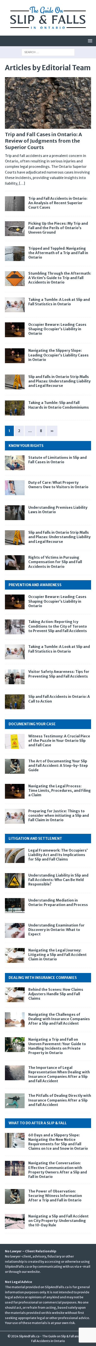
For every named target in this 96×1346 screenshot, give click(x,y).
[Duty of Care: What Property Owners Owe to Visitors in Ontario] (15, 487)
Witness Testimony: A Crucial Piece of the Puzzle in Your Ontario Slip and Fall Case (59, 740)
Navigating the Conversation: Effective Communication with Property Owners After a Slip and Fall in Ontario (57, 1170)
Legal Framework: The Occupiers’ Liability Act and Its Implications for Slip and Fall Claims (58, 854)
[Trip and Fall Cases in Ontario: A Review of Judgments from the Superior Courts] (48, 103)
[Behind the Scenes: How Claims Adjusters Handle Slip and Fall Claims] (15, 994)
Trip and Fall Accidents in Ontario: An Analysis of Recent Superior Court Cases (57, 203)
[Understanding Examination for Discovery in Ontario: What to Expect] (15, 930)
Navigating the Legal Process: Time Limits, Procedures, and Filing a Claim (59, 790)
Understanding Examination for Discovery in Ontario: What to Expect (56, 929)
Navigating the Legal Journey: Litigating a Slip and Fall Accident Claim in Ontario (57, 954)
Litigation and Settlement (35, 838)
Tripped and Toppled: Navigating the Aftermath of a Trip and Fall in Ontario (58, 253)
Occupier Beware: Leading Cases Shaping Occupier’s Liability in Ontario (57, 329)
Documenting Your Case (32, 724)
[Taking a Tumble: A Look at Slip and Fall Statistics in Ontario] (15, 651)
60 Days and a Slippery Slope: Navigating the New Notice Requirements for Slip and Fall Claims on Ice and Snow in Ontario (58, 1142)
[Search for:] (48, 52)
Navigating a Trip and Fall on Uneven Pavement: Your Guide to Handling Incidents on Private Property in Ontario (57, 1046)
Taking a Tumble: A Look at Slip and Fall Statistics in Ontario (59, 301)
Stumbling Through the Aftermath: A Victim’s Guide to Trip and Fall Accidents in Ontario (59, 278)
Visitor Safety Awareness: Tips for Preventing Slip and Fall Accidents (58, 673)
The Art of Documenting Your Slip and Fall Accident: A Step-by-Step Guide (58, 765)
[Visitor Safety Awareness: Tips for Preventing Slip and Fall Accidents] (15, 676)
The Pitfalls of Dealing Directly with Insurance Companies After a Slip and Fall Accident (59, 1100)
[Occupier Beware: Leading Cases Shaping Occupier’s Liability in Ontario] (15, 602)
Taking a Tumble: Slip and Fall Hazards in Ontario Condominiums (58, 404)
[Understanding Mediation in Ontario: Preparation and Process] (15, 905)
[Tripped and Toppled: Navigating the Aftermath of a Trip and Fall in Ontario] (15, 253)
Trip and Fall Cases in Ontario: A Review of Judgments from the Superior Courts (43, 140)
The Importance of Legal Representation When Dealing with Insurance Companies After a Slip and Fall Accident (59, 1074)
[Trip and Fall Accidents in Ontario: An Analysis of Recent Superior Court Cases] (15, 203)
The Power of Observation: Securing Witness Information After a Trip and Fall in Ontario (55, 1195)
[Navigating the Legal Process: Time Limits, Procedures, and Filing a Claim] (15, 791)
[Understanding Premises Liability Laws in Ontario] (15, 512)
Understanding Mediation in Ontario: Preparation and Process (58, 902)
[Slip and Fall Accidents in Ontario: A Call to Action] (15, 701)
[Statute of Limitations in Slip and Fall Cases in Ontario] (15, 462)
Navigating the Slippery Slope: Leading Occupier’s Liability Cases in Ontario (58, 355)
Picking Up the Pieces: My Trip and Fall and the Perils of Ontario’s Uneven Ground (58, 228)
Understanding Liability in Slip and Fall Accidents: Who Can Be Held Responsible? (58, 879)
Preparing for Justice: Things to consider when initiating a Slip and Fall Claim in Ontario (58, 815)
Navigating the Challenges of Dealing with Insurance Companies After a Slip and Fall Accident (59, 1019)
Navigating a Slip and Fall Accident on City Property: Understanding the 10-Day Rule (58, 1220)
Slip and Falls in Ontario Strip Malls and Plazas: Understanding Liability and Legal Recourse (59, 381)
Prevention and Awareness (35, 585)
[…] (22, 183)
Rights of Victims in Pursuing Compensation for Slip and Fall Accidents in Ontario (55, 562)
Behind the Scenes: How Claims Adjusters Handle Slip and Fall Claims (55, 994)
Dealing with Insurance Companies (43, 977)
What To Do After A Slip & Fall (38, 1123)
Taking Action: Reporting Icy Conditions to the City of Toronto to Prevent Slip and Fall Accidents (57, 626)
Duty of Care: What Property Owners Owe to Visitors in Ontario (58, 484)
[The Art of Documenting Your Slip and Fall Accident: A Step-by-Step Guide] (15, 766)
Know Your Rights (26, 445)
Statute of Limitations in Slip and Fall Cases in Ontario (57, 459)
